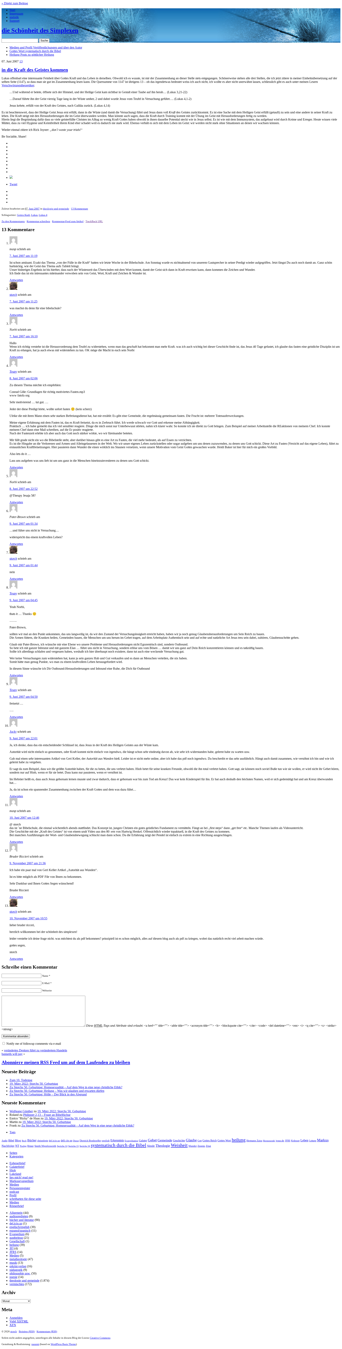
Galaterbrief (17, 1166)
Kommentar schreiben (38, 221)
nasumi (35, 1344)
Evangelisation (131, 1140)
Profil (13, 1195)
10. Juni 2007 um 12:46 (24, 817)
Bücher (31, 1140)
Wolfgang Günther (21, 1111)
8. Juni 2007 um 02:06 (24, 378)
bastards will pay (12, 1054)
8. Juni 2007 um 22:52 (24, 488)
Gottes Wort (35, 51)
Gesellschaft (17, 1241)
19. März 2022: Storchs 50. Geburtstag (34, 1083)
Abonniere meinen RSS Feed (66, 1062)
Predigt (23, 1146)
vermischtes (17, 1284)
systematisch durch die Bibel (118, 1145)
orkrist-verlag (18, 1266)
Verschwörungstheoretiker (18, 85)
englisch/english (19, 1227)
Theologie (163, 1146)
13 (21, 61)
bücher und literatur (22, 1220)
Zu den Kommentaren (13, 221)
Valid (19, 1321)
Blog (18, 1140)
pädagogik (16, 1269)
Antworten (16, 280)
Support (14, 20)
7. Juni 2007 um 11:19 (23, 256)
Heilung (32, 54)
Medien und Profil (46, 47)
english (106, 1140)
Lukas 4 (43, 215)
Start (12, 10)
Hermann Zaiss (254, 1140)
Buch (24, 1140)
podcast (14, 1191)
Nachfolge (8, 1145)
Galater (143, 1140)
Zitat (208, 1145)
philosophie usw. (20, 1273)
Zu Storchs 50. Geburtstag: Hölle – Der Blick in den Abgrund (48, 1094)
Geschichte (179, 1140)
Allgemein (16, 1212)
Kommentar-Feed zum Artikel (68, 221)
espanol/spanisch (20, 1230)
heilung (239, 1139)
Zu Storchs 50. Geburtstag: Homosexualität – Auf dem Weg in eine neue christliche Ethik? (66, 1087)
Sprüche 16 (85, 1146)
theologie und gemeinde (56, 208)
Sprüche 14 (62, 1146)
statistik (14, 17)
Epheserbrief (17, 1163)
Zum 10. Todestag (21, 1080)
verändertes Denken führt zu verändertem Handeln (35, 1050)
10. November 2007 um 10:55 (28, 918)
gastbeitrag (16, 1237)
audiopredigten (19, 1216)
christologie (42, 1140)
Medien (14, 1184)
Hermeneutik (269, 1140)
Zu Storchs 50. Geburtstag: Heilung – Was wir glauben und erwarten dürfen (57, 1090)
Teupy (13, 371)
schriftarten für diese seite (25, 1199)
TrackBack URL (94, 221)
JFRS (287, 1140)
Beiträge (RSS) (27, 1331)
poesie (13, 1277)
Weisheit (179, 1145)
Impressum (16, 13)
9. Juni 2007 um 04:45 (24, 600)
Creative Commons (100, 1337)
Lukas (34, 215)
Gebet (152, 1140)
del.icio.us (54, 1140)
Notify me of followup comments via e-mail (33, 1043)
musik (13, 1262)
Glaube (191, 1140)
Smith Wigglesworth (45, 1145)
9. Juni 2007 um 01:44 (24, 565)
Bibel (11, 1140)
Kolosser (295, 1140)
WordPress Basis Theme (63, 1344)
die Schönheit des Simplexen (40, 30)
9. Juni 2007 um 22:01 (24, 738)
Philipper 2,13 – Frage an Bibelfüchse (46, 1114)
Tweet (13, 184)
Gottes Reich (209, 1140)
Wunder (192, 1145)
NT (17, 1145)
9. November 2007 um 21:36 (28, 863)
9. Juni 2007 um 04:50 (24, 696)
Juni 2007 (34, 208)
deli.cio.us (66, 1140)
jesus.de (280, 1140)
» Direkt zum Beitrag (15, 3)
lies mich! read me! (21, 1177)
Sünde (151, 1145)
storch (13, 294)
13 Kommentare (79, 208)
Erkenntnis (117, 1140)
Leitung (312, 1140)
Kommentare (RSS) (47, 1331)
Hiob (13, 1170)
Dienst (76, 1140)
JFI (11, 1248)
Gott (200, 1140)
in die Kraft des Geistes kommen (35, 69)
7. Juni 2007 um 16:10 (24, 336)
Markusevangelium (21, 1181)
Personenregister (20, 1188)
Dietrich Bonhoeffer (90, 1140)
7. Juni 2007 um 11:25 (23, 301)
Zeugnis (201, 1146)
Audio (5, 1140)
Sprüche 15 (73, 1146)
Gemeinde (165, 1140)
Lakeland (15, 1174)
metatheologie (18, 1259)
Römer (30, 1146)
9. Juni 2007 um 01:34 (24, 523)
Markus (323, 1140)
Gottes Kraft (23, 215)
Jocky (13, 731)
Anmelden (16, 1317)
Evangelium (17, 1234)
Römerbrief (17, 1206)
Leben (304, 1140)
